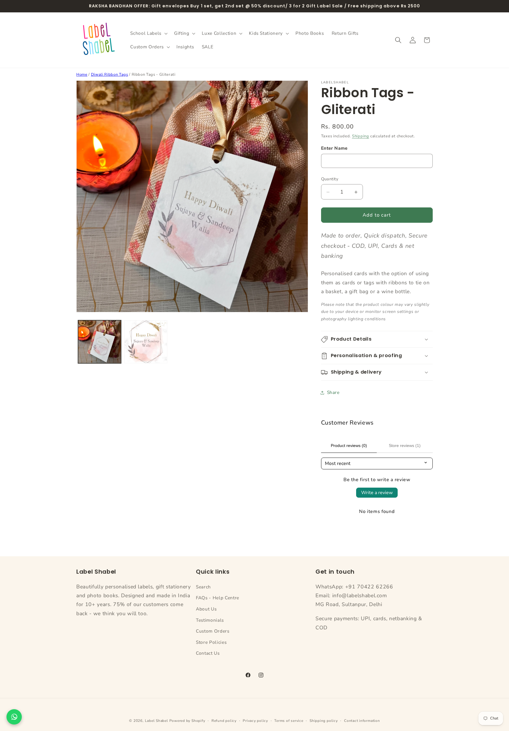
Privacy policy (255, 720)
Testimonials (210, 620)
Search (203, 587)
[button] (148, 33)
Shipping (360, 136)
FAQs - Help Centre (217, 598)
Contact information (362, 720)
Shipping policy (324, 720)
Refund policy (224, 720)
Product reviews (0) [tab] (349, 445)
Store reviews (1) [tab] (405, 445)
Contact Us (208, 653)
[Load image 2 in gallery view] (145, 341)
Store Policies (211, 642)
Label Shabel (156, 720)
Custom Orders (212, 631)
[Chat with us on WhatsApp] (14, 717)
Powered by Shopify (187, 720)
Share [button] (333, 392)
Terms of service (288, 720)
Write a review (377, 492)
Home (81, 74)
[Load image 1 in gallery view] (99, 341)
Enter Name (334, 148)
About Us (206, 609)
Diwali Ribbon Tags (109, 74)
